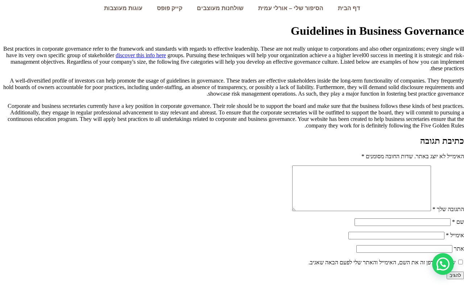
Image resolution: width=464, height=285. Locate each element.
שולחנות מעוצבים (220, 8)
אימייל (455, 235)
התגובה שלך (448, 209)
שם (458, 222)
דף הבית (349, 8)
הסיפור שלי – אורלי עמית (290, 8)
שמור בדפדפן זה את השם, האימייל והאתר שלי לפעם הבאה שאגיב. (381, 262)
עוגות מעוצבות (123, 8)
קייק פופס (169, 8)
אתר (459, 249)
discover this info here (141, 55)
